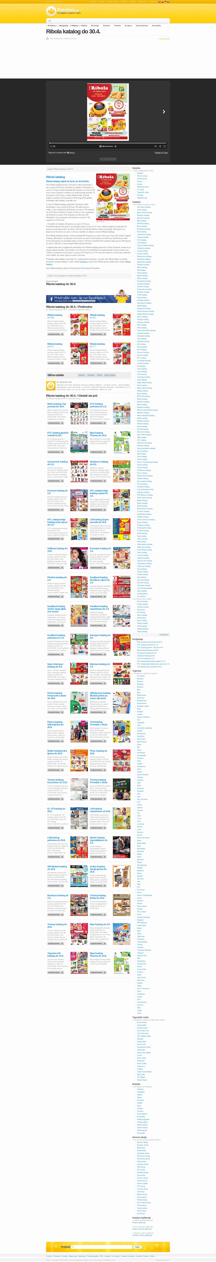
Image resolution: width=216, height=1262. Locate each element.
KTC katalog (141, 358)
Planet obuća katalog (144, 476)
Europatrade (141, 755)
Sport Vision (141, 977)
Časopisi (140, 195)
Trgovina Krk (141, 956)
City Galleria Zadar (144, 1036)
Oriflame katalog (143, 446)
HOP (139, 783)
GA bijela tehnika (143, 300)
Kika (138, 794)
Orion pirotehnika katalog (146, 448)
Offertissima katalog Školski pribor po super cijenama (100, 696)
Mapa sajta (73, 1256)
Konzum (140, 832)
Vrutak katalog (142, 574)
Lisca (139, 818)
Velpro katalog (142, 631)
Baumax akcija (142, 1142)
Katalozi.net (66, 382)
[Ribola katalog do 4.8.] (98, 333)
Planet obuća (142, 906)
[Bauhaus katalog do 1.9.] (56, 914)
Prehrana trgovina (143, 917)
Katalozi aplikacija (139, 1222)
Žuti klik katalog (143, 583)
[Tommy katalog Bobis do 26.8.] (98, 914)
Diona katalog (142, 267)
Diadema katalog (143, 265)
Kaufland (140, 791)
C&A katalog (141, 243)
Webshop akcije (143, 187)
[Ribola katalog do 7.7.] (98, 362)
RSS (101, 1256)
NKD (138, 884)
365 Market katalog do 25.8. (57, 867)
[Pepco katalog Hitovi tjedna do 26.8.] (56, 740)
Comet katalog (142, 251)
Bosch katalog (142, 601)
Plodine (139, 909)
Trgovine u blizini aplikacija (142, 1235)
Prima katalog (142, 484)
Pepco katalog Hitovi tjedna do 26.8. (55, 724)
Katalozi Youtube (142, 1256)
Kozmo (139, 827)
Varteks (140, 983)
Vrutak (139, 997)
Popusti (124, 2)
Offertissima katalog (144, 443)
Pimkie (139, 903)
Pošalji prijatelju (92, 1256)
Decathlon (140, 736)
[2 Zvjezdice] (162, 39)
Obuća (84, 26)
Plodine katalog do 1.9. (57, 578)
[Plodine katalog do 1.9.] (56, 596)
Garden (139, 764)
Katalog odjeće (142, 1122)
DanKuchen (141, 733)
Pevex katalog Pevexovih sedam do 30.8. (56, 696)
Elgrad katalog (142, 276)
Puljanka (140, 920)
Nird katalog (141, 618)
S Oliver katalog (143, 531)
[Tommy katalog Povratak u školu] (98, 798)
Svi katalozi (141, 596)
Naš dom (140, 879)
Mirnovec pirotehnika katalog (147, 410)
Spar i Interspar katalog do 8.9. (55, 665)
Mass (139, 846)
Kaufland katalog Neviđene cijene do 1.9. (100, 580)
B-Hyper (140, 712)
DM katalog (141, 270)
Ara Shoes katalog (143, 207)
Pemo (139, 892)
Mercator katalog (143, 402)
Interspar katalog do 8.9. (100, 636)
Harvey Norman (142, 775)
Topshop (140, 947)
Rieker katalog (142, 503)
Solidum (140, 1069)
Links (139, 816)
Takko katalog (142, 539)
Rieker (139, 928)
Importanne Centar (143, 1047)
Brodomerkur (141, 703)
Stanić (139, 967)
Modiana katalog (143, 421)
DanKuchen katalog (144, 256)
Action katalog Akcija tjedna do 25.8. (98, 869)
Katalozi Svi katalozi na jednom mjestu (63, 11)
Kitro (138, 797)
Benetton (140, 684)
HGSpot (140, 777)
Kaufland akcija (142, 1172)
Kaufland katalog (143, 341)
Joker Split (141, 1050)
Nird (138, 882)
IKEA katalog (142, 328)
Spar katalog (141, 536)
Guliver (139, 772)
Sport (139, 1106)
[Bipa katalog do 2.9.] (98, 943)
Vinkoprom (141, 994)
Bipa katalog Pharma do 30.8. (98, 434)
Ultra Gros (140, 980)
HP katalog (141, 612)
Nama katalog (142, 426)
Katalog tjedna (142, 594)
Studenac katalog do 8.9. (99, 463)
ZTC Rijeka (141, 1077)
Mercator (140, 860)
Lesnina (140, 810)
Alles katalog (141, 591)
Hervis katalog (142, 317)
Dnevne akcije (142, 176)
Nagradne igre (142, 198)
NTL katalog (141, 440)
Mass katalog (142, 393)
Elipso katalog (142, 278)
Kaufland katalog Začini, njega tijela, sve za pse (56, 609)
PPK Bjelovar (142, 923)
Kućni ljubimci (142, 26)
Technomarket (142, 942)
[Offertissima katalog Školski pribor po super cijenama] (98, 711)
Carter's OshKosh (143, 717)
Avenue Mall (141, 1025)
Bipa (138, 692)
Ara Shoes (141, 676)
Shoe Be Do (141, 964)
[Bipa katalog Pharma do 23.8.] (98, 971)
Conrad (139, 731)
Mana (139, 840)
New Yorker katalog (144, 435)
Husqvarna (141, 610)
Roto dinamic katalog (144, 509)
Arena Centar (142, 1022)
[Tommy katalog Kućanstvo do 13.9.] (56, 798)
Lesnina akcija (142, 1189)
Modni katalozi (142, 1125)
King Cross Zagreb (144, 1052)
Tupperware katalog (144, 563)
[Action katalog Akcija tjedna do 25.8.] (98, 885)
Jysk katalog (141, 339)
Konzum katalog (143, 352)
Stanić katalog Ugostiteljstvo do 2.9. (98, 840)
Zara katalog (141, 577)
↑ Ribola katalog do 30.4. (162, 1260)
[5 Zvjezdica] (169, 39)
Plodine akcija (142, 1200)
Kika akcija (141, 1175)
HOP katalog (141, 325)
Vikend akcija (142, 1130)
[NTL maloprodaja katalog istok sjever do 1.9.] (56, 538)
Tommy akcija (142, 1208)
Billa (138, 690)
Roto (138, 931)
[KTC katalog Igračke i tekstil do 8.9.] (56, 451)
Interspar (140, 788)
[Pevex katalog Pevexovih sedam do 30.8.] (56, 711)
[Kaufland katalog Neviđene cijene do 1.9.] (98, 596)
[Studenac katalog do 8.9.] (98, 480)
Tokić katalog (142, 552)
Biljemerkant (141, 695)
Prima (139, 914)
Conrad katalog (142, 254)
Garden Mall (141, 1042)
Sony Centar (141, 969)
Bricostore (140, 698)
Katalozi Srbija (165, 2)
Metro (139, 857)
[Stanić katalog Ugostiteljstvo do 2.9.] (98, 856)
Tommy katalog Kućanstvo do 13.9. (57, 781)
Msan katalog (142, 621)
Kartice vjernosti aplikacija (141, 1229)
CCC (138, 720)
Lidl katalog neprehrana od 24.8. (100, 810)
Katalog (107, 1256)
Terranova (140, 939)
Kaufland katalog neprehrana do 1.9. (99, 607)
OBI (138, 958)
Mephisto (140, 871)
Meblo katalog (142, 399)
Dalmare (140, 1039)
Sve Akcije (141, 1214)
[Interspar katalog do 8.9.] (98, 653)
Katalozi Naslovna (50, 20)
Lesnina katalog (142, 363)
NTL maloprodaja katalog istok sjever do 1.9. (57, 522)
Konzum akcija (142, 1178)
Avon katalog (142, 210)
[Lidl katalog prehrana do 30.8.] (56, 856)
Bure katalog (141, 232)
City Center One (143, 1031)
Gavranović (141, 766)
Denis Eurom (141, 742)
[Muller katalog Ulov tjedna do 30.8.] (56, 769)
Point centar (141, 1058)
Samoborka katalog (144, 514)
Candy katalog (142, 604)
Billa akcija (141, 1148)
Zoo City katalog (143, 580)
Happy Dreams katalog (145, 314)
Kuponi (133, 2)
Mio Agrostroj (142, 865)
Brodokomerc (142, 701)
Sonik (139, 975)
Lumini (139, 1055)
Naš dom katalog (143, 432)
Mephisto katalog (143, 407)
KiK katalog (141, 344)
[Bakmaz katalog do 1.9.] (98, 682)
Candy (139, 1010)
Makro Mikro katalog (144, 388)
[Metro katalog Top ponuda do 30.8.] (56, 422)
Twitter (152, 1256)
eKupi (139, 750)
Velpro (139, 986)
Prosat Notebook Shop (145, 489)
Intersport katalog (143, 336)
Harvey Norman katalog (145, 311)
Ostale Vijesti (142, 1080)
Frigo (139, 761)
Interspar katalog (143, 333)
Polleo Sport (141, 925)
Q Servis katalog (143, 511)
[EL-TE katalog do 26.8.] (56, 827)
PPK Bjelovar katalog (145, 495)
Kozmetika (156, 26)
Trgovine (142, 2)
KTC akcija (141, 1186)
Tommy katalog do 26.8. (57, 925)
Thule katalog (142, 626)
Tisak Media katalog (144, 550)
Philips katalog (142, 623)
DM (138, 747)
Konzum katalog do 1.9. (57, 492)
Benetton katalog (143, 218)
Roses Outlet (142, 1063)
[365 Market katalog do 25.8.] (56, 885)
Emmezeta (141, 753)
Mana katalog (142, 385)
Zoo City (140, 1005)
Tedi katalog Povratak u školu (98, 723)
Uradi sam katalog (143, 566)
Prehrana (52, 26)
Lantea (139, 805)
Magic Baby (141, 843)
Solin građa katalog (144, 528)
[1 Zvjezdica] (160, 39)
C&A (138, 725)
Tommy (139, 945)
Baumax (140, 681)
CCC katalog (141, 240)
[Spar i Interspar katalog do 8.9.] (56, 682)
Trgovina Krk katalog (144, 561)
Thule (139, 1013)
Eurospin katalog (143, 284)
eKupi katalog (142, 273)
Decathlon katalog (143, 259)
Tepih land (140, 936)
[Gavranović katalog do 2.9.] (56, 480)
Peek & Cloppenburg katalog (147, 462)
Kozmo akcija (142, 1181)
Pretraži (65, 1247)
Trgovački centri (143, 192)
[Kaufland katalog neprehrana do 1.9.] (98, 625)
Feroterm (140, 758)
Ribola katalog (108, 159)
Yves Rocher (141, 1002)
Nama (139, 873)
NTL (138, 887)
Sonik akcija (141, 1211)
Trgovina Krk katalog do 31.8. (55, 954)
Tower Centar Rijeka (144, 1072)
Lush (139, 821)
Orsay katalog (142, 451)
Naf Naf (140, 876)
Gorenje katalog (142, 607)
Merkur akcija (142, 1194)
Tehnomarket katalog (144, 544)
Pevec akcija (141, 1197)
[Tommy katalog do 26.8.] (56, 943)
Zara (138, 999)
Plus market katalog (144, 481)
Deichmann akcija (143, 1156)
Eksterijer (95, 26)
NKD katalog (141, 437)
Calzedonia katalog (144, 234)
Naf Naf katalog (142, 429)
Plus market (141, 912)
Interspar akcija (142, 1164)
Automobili (141, 1133)
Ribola (99, 375)
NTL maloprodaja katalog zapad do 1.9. (99, 493)
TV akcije (152, 2)
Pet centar (141, 890)
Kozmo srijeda (142, 1183)
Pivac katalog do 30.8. (98, 752)
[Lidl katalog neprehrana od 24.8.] (98, 827)
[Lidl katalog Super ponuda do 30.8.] (98, 538)
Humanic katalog (143, 322)
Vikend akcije (113, 2)
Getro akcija (141, 1161)
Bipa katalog (141, 221)
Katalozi (93, 2)
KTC (138, 802)
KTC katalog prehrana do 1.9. (98, 405)
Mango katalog (142, 391)
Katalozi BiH (168, 2)
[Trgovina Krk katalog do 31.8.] (56, 971)
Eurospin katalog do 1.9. (100, 549)
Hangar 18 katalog (143, 308)
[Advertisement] (108, 59)
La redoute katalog (143, 361)
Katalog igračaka (143, 1119)
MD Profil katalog (143, 396)
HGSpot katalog (143, 319)
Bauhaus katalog (143, 215)
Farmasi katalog (143, 287)
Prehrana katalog (143, 487)
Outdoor (106, 26)
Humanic (140, 780)
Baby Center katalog (144, 212)
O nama (49, 1256)
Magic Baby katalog (144, 382)
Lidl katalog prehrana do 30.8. (56, 838)
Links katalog (142, 369)
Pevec (139, 898)
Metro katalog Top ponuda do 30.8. (56, 405)
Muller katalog (142, 418)
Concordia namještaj (144, 728)
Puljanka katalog (143, 492)
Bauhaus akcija (142, 1145)
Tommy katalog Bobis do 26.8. (98, 896)
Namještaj (64, 26)
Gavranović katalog (144, 303)
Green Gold (141, 1044)
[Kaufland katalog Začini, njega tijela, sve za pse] (56, 625)
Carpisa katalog (142, 237)
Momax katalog (142, 424)
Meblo (139, 854)
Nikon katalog (142, 615)
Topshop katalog (143, 558)
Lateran (139, 807)
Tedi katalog (141, 542)
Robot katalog (142, 506)
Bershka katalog (143, 223)
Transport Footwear (144, 950)
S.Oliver (140, 972)
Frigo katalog (141, 297)
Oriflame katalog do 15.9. (57, 549)
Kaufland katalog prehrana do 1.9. (56, 636)
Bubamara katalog (143, 229)
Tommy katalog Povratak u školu (98, 781)
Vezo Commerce (143, 988)
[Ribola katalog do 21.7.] (56, 362)
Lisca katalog (142, 372)
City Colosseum (143, 1033)
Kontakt (65, 1256)
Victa (139, 991)
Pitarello (140, 901)
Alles (139, 1008)
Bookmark (82, 1256)
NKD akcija (141, 1167)
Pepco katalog (142, 465)
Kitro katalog (141, 350)
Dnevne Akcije (142, 1128)
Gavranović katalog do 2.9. (57, 463)
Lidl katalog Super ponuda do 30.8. (99, 520)
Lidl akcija (140, 1192)
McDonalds (141, 849)
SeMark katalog (142, 517)
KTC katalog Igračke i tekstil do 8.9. (57, 434)
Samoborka (141, 961)
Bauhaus (140, 679)
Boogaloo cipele (143, 706)
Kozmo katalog (142, 355)
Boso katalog (142, 226)
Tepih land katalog (143, 547)
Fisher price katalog (144, 289)
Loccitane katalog (143, 377)
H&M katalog (141, 306)
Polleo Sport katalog (144, 498)
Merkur (139, 862)
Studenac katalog (143, 525)
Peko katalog (142, 457)
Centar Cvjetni (142, 1028)
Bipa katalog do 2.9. (100, 924)
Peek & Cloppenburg (144, 895)
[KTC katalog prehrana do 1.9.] (98, 422)
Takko (139, 934)
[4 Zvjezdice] (167, 39)
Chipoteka (140, 722)
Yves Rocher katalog (144, 588)
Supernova (141, 1066)
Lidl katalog (141, 366)
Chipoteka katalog (143, 248)
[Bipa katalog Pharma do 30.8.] (98, 451)
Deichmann (141, 739)
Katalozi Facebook (128, 1256)
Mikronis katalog (143, 413)
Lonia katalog (142, 380)
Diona (139, 744)
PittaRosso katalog (144, 470)
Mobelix (140, 868)
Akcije (102, 2)
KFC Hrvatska (142, 799)
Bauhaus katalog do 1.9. (57, 896)
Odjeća (75, 26)
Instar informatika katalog (146, 330)
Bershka (140, 687)
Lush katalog (141, 374)
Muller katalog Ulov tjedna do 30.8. (57, 752)
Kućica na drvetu (143, 838)
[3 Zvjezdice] (165, 39)
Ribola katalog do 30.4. (73, 31)
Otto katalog (141, 454)
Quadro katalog (142, 629)
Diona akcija (141, 1150)
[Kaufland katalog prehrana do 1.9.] (56, 653)
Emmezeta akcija (143, 1159)
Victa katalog (142, 569)
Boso (139, 709)
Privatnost (57, 1256)
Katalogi (162, 2)
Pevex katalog (142, 467)
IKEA (139, 786)
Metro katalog (142, 404)
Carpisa (140, 714)
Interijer (139, 1103)
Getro (139, 769)
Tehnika (117, 26)
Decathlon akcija (143, 1153)
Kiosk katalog (142, 347)
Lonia (139, 829)
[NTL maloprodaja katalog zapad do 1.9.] (98, 509)
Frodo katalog (142, 295)
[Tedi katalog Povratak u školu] (98, 740)
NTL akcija (141, 1170)
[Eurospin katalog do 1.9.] (98, 567)
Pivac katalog (142, 473)
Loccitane (140, 824)
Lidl (138, 813)
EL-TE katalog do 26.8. (56, 810)
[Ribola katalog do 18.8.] (56, 333)
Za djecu (128, 26)
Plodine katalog (142, 478)
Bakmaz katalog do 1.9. (100, 665)
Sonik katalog (142, 533)
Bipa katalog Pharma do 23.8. (98, 954)
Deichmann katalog (144, 262)
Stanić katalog (142, 522)
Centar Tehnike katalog (145, 245)
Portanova (140, 1061)
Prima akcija (141, 1205)
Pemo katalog (142, 459)
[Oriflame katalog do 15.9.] (56, 567)
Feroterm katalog (143, 292)
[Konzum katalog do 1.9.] (56, 509)
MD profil (140, 851)
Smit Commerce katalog (146, 520)
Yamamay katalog (143, 585)
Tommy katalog (142, 555)
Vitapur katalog (142, 572)
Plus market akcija (144, 1203)
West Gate (141, 1074)
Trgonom (140, 953)
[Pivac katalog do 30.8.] (98, 769)
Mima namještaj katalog (145, 415)
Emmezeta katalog (144, 281)
